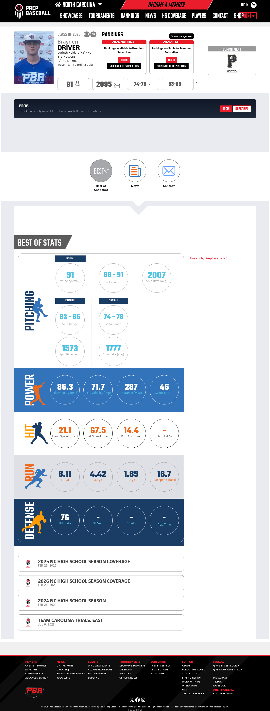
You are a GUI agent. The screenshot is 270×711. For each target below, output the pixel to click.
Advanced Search (36, 677)
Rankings (31, 669)
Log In (244, 5)
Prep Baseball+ (160, 665)
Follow (218, 662)
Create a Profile (35, 665)
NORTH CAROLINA (79, 5)
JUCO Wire (63, 677)
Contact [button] (220, 16)
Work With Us (191, 681)
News (150, 16)
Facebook (219, 685)
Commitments (34, 673)
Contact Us (189, 673)
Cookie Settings (223, 693)
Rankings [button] (130, 16)
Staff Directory (192, 677)
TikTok (217, 681)
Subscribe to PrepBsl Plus (124, 66)
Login (226, 109)
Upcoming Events (99, 665)
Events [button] (93, 662)
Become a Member (166, 5)
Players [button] (199, 16)
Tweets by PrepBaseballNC (208, 258)
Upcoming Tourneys (132, 665)
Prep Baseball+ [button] (224, 689)
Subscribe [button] (158, 662)
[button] (101, 175)
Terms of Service (193, 693)
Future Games (97, 673)
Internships (189, 685)
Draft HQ (63, 669)
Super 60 (93, 677)
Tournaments (102, 16)
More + (248, 16)
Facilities (125, 673)
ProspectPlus (159, 669)
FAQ (184, 689)
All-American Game (100, 669)
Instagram (220, 677)
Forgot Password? (194, 669)
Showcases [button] (71, 16)
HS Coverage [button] (174, 16)
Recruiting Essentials (71, 673)
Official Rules (128, 677)
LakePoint (125, 669)
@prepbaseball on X (226, 665)
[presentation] (196, 83)
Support (188, 662)
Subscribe (241, 109)
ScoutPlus (157, 673)
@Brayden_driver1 (183, 36)
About (186, 665)
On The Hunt (65, 665)
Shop (239, 16)
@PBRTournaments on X (227, 671)
